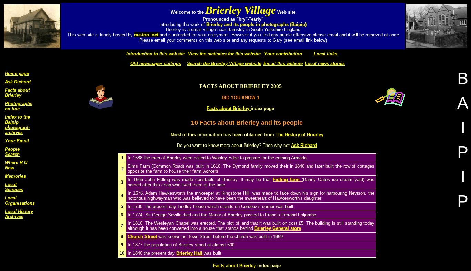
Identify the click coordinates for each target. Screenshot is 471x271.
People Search (12, 152)
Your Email (17, 140)
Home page (17, 73)
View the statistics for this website (224, 53)
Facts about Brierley (17, 92)
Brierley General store (277, 228)
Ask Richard (18, 81)
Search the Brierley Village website (224, 63)
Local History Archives (19, 214)
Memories (15, 176)
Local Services (14, 187)
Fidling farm (286, 179)
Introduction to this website (155, 53)
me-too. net (147, 34)
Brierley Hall (189, 253)
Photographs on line (18, 106)
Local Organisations (20, 200)
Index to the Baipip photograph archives (17, 124)
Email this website (283, 63)
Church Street (142, 236)
